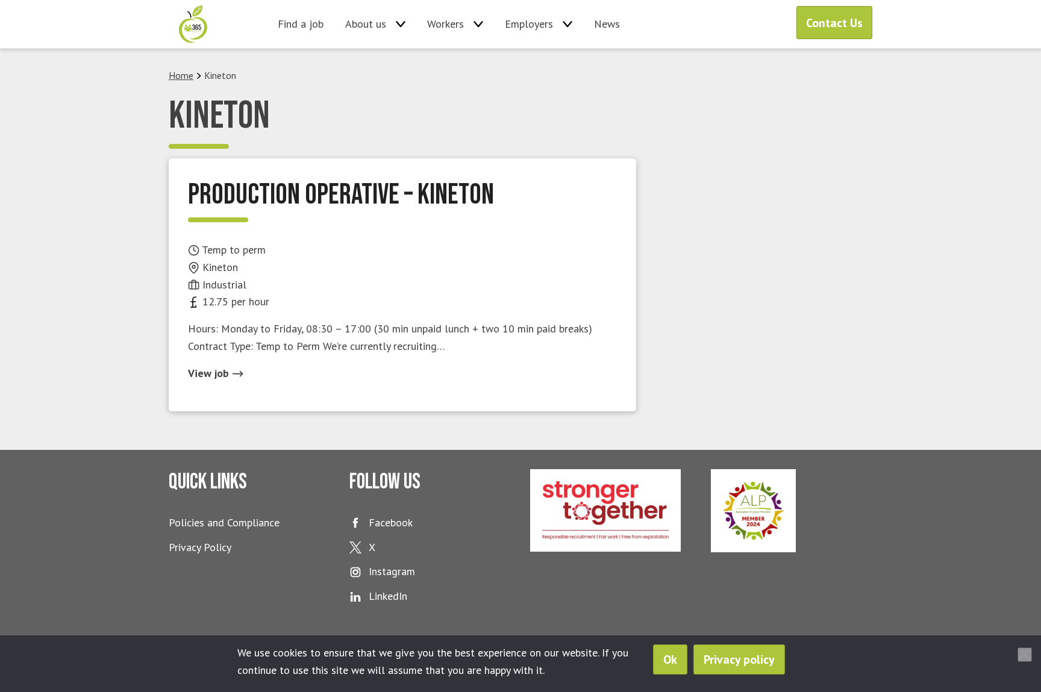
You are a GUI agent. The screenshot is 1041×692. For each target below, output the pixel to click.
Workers (445, 24)
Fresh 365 (193, 24)
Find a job (301, 24)
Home (181, 75)
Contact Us (834, 23)
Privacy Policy (200, 547)
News (607, 24)
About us (365, 24)
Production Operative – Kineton (341, 195)
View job (210, 373)
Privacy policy (739, 659)
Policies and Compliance (224, 522)
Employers (529, 24)
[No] (1025, 654)
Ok (670, 659)
